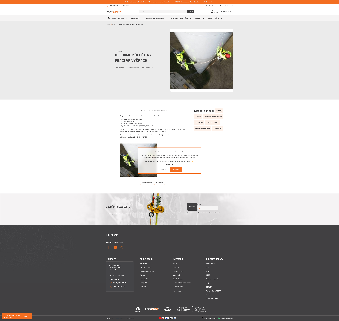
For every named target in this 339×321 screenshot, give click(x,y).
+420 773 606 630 (118, 287)
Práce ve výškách (145, 267)
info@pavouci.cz (119, 283)
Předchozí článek (147, 182)
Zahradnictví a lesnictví (147, 271)
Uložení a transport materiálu (182, 283)
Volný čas (143, 286)
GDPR (208, 275)
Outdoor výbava (178, 286)
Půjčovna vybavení (212, 299)
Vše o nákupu (215, 5)
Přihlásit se (192, 207)
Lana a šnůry (177, 275)
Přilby (175, 263)
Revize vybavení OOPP (213, 291)
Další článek (159, 182)
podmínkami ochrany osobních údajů (211, 212)
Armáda (142, 275)
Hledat (190, 11)
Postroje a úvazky (178, 271)
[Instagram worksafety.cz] (121, 247)
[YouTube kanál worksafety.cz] (115, 247)
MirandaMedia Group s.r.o (227, 318)
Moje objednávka (224, 5)
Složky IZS (143, 283)
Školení (208, 295)
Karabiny (176, 267)
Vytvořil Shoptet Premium (210, 318)
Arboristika (143, 263)
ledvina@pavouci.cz (126, 137)
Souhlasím (176, 169)
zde (192, 161)
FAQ (207, 267)
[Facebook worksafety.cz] (109, 247)
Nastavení (169, 164)
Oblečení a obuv (178, 279)
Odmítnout (163, 169)
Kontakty (208, 5)
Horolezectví (144, 279)
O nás (202, 5)
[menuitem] (117, 18)
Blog (207, 283)
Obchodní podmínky (212, 279)
